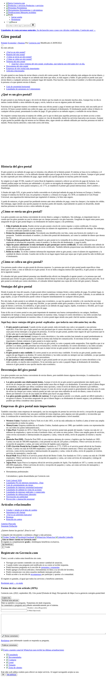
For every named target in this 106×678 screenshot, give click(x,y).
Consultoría (13, 655)
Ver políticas (11, 675)
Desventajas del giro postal (17, 66)
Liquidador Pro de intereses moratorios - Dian (24, 483)
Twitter (12, 537)
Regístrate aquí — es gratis (12, 583)
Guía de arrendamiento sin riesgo (19, 485)
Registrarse (15, 19)
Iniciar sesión (16, 17)
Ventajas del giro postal (15, 61)
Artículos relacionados (15, 71)
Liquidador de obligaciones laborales (21, 494)
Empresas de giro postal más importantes (22, 68)
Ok (3, 675)
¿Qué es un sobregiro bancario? (19, 515)
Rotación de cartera (14, 519)
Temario (12, 665)
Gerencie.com (34, 43)
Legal (10, 662)
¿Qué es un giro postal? (15, 52)
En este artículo (7, 48)
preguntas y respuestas (50, 567)
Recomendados (14, 657)
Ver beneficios (7, 544)
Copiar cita (6, 598)
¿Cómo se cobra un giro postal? (19, 59)
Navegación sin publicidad (17, 497)
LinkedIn (69, 537)
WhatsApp (51, 537)
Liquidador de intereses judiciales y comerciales (25, 492)
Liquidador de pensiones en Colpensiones (23, 89)
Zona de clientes (15, 667)
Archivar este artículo (10, 600)
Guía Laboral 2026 (14, 480)
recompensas (36, 574)
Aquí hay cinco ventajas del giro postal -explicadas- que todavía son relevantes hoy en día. (48, 64)
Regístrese (5, 640)
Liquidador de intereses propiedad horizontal (24, 487)
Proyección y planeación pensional (20, 499)
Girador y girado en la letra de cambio (21, 510)
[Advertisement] (53, 144)
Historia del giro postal (15, 54)
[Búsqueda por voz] (33, 25)
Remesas (9, 517)
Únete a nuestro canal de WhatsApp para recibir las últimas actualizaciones (33, 650)
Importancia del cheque (15, 512)
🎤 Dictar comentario (10, 636)
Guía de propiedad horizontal (18, 86)
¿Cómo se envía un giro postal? (19, 57)
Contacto (12, 660)
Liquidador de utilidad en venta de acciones (24, 490)
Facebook (30, 537)
